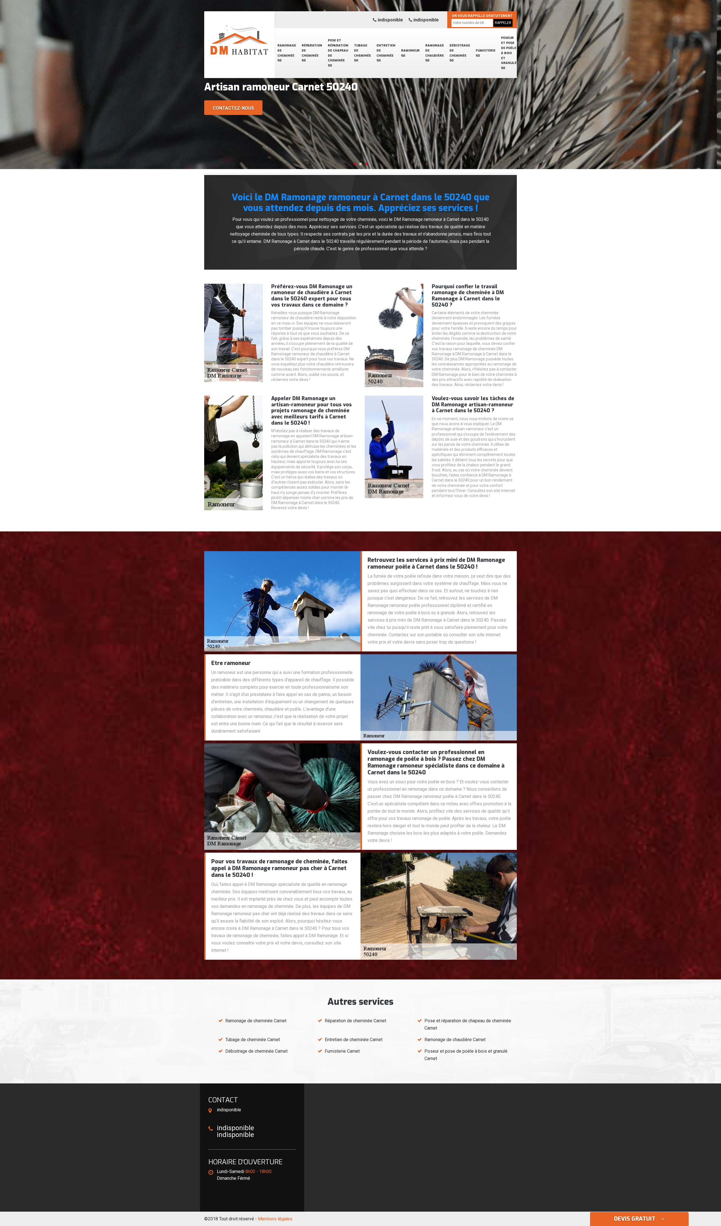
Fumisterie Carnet (342, 1051)
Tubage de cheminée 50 (362, 53)
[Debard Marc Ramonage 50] (239, 32)
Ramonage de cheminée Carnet (255, 1020)
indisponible (390, 20)
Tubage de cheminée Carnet (252, 1039)
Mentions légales (275, 1218)
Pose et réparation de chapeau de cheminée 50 (338, 53)
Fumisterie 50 (485, 53)
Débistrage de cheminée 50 (459, 53)
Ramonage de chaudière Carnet (455, 1039)
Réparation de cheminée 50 (312, 53)
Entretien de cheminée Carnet (353, 1039)
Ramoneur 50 (410, 53)
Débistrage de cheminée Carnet (256, 1051)
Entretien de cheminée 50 (386, 53)
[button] (355, 164)
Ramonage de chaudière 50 (434, 53)
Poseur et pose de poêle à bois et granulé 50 (509, 53)
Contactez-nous (233, 108)
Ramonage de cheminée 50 (286, 53)
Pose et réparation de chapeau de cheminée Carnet (467, 1024)
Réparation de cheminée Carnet (355, 1020)
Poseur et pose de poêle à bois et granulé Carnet (466, 1054)
